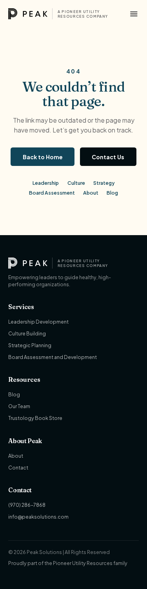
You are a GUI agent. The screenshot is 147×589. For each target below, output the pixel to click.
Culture (76, 183)
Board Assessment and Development (52, 357)
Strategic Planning (29, 345)
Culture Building (27, 333)
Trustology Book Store (35, 418)
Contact (18, 467)
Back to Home (43, 156)
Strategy (103, 183)
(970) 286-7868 (26, 505)
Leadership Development (38, 321)
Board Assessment (52, 193)
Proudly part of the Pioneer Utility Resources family (67, 563)
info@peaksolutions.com (38, 517)
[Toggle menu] (134, 14)
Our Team (19, 406)
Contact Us (108, 156)
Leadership (46, 183)
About (90, 193)
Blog (112, 193)
